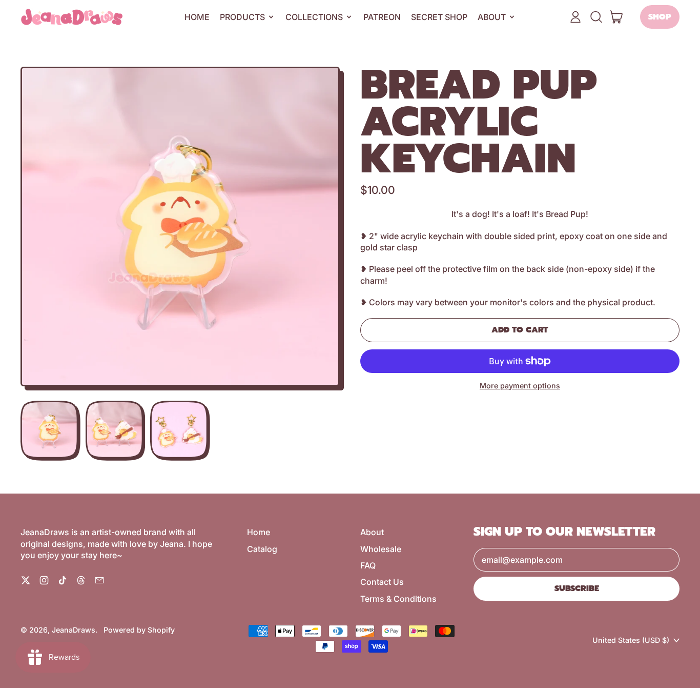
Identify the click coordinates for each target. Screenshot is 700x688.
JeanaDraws (73, 629)
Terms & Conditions (398, 599)
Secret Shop (439, 17)
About (372, 532)
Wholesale (380, 549)
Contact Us (382, 582)
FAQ (368, 565)
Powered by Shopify (139, 629)
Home (197, 17)
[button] (596, 17)
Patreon (382, 17)
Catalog (262, 549)
